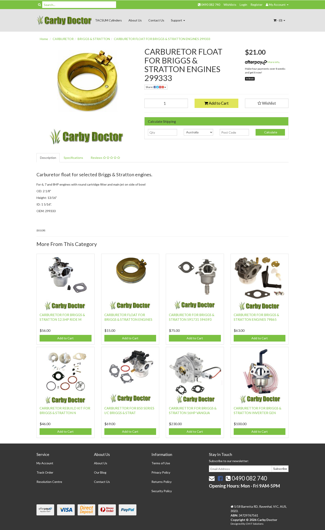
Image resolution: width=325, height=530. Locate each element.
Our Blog (100, 472)
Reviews (97, 157)
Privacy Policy (160, 472)
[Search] (39, 4)
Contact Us (156, 20)
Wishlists (230, 4)
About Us (135, 20)
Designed (236, 523)
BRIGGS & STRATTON (94, 39)
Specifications (73, 157)
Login (243, 4)
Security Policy (161, 491)
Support (177, 20)
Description (48, 157)
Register (256, 4)
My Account (44, 463)
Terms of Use (160, 463)
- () (279, 20)
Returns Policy (161, 482)
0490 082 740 (210, 4)
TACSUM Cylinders (108, 20)
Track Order (44, 472)
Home (44, 39)
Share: (150, 87)
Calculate (270, 132)
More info (273, 62)
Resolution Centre (49, 482)
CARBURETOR (63, 39)
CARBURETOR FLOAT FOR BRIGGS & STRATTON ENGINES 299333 (162, 39)
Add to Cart (218, 103)
